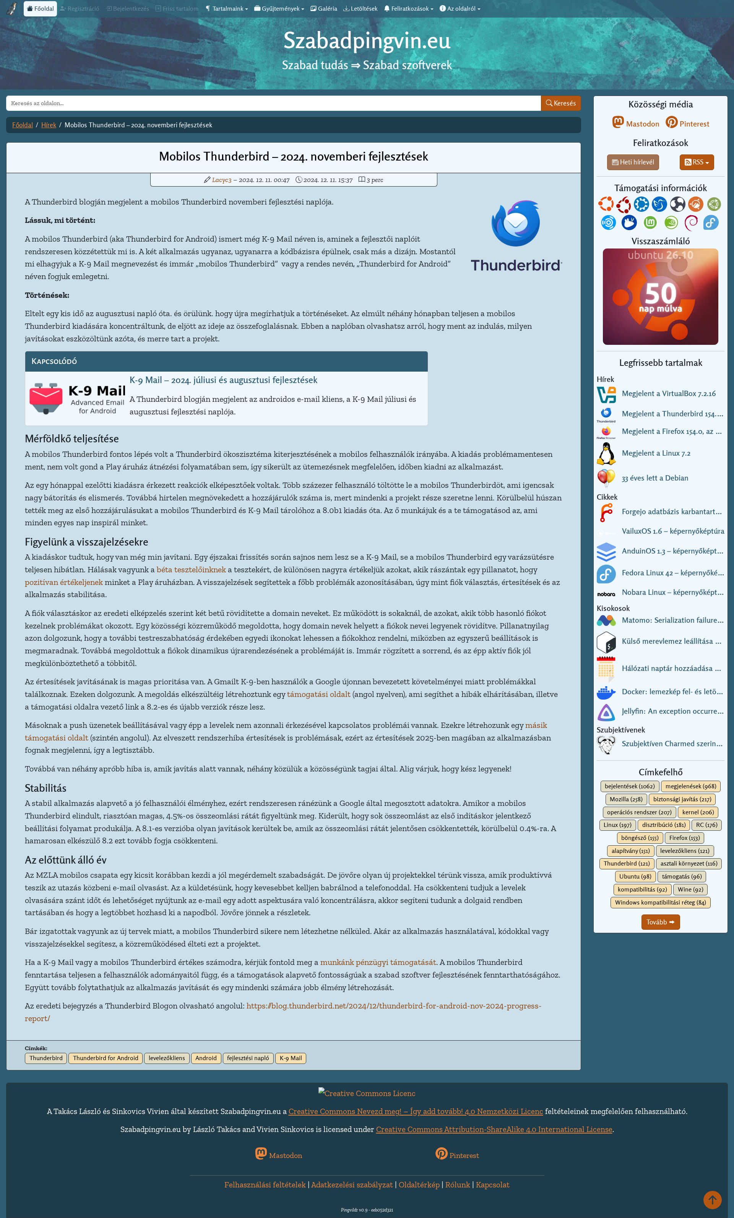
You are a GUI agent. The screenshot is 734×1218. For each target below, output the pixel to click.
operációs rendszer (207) (639, 812)
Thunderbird (46, 1058)
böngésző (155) (640, 837)
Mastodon (641, 123)
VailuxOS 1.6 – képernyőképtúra (673, 531)
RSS (697, 162)
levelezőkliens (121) (685, 850)
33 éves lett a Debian (655, 477)
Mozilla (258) (626, 799)
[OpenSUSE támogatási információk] (672, 224)
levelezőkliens (167, 1058)
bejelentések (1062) (630, 786)
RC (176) (707, 824)
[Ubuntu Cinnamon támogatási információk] (696, 206)
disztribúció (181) (664, 824)
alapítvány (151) (631, 850)
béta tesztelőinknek (191, 569)
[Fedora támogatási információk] (711, 224)
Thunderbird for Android (105, 1058)
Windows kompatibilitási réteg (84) (660, 902)
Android (206, 1058)
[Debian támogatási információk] (692, 224)
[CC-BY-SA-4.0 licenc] (367, 1092)
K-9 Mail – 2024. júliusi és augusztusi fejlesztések (223, 379)
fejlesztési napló (248, 1058)
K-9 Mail (291, 1058)
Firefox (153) (684, 837)
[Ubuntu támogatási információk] (606, 206)
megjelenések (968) (691, 786)
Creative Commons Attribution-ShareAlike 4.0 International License (494, 1129)
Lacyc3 (222, 180)
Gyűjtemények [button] (280, 8)
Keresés (564, 103)
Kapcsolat (493, 1184)
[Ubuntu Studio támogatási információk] (609, 224)
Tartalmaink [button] (227, 8)
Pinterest (694, 123)
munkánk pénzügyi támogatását (378, 962)
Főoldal (43, 8)
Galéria (327, 8)
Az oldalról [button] (461, 8)
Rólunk (457, 1184)
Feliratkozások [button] (409, 8)
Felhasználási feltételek (265, 1184)
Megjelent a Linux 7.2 (656, 453)
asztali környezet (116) (689, 863)
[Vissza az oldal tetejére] (712, 1199)
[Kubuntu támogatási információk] (642, 206)
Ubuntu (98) (635, 876)
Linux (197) (618, 824)
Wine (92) (690, 889)
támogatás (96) (682, 876)
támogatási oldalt (319, 694)
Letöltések (363, 8)
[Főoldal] (12, 9)
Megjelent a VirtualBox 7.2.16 (669, 393)
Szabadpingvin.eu (367, 40)
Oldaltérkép (419, 1184)
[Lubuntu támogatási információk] (660, 206)
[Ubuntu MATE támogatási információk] (714, 206)
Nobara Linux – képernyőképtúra (675, 592)
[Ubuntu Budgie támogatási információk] (678, 206)
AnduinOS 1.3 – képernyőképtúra (675, 550)
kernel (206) (698, 812)
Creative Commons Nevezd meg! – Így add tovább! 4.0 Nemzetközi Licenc (416, 1111)
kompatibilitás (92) (642, 889)
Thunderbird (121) (627, 863)
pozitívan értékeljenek (64, 582)
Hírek (48, 125)
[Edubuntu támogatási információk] (624, 206)
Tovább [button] (657, 922)
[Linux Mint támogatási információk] (651, 224)
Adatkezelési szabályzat (352, 1184)
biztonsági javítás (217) (682, 799)
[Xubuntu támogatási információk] (630, 224)
